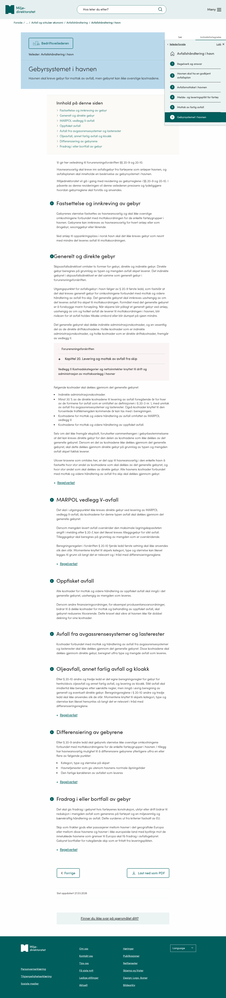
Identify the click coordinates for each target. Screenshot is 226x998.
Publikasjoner (131, 956)
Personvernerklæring (33, 969)
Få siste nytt (86, 970)
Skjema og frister (133, 970)
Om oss (83, 948)
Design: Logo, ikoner (135, 977)
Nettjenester (130, 963)
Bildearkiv (129, 985)
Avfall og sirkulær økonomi (47, 22)
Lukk (218, 44)
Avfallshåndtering (77, 22)
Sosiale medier (30, 983)
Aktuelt (83, 985)
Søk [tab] (180, 37)
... (27, 22)
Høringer (128, 948)
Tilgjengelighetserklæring (36, 976)
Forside (18, 22)
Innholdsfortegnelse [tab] (210, 37)
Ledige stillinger (88, 977)
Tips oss (84, 963)
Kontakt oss (86, 956)
